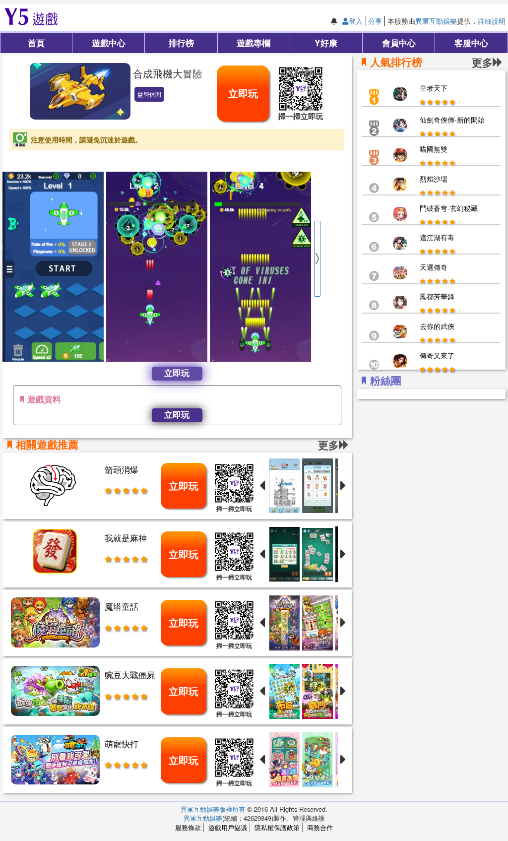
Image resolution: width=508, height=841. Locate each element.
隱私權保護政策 (277, 827)
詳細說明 (492, 21)
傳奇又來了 (437, 355)
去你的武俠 (437, 326)
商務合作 (320, 827)
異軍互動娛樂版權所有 (213, 809)
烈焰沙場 (433, 179)
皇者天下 (433, 88)
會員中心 (399, 42)
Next (317, 259)
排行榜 (181, 42)
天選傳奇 (433, 267)
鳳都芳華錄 (437, 296)
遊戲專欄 (253, 42)
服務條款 (188, 827)
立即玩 (243, 93)
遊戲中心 (109, 42)
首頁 (36, 42)
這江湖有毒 (437, 237)
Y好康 (326, 42)
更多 (482, 62)
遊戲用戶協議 (227, 827)
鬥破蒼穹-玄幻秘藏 (449, 208)
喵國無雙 (433, 149)
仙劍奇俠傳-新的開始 (452, 120)
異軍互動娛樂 (436, 21)
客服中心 (471, 42)
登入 (356, 21)
